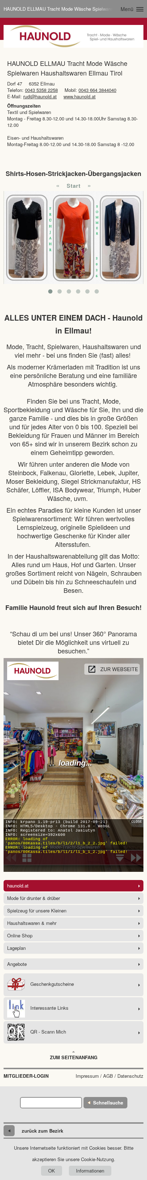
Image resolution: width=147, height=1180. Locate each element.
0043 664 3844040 (97, 90)
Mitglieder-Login (26, 1076)
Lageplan (16, 947)
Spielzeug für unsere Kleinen (36, 910)
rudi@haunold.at (40, 96)
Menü (127, 8)
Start (74, 186)
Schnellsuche (108, 1102)
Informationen (90, 1170)
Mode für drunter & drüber (33, 898)
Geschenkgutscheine (52, 983)
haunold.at (18, 885)
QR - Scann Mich (48, 1031)
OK (51, 1170)
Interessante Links (49, 1007)
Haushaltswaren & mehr (31, 923)
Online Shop (19, 935)
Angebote (17, 964)
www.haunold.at (80, 96)
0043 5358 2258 (41, 90)
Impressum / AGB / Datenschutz (109, 1076)
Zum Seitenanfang (73, 1057)
